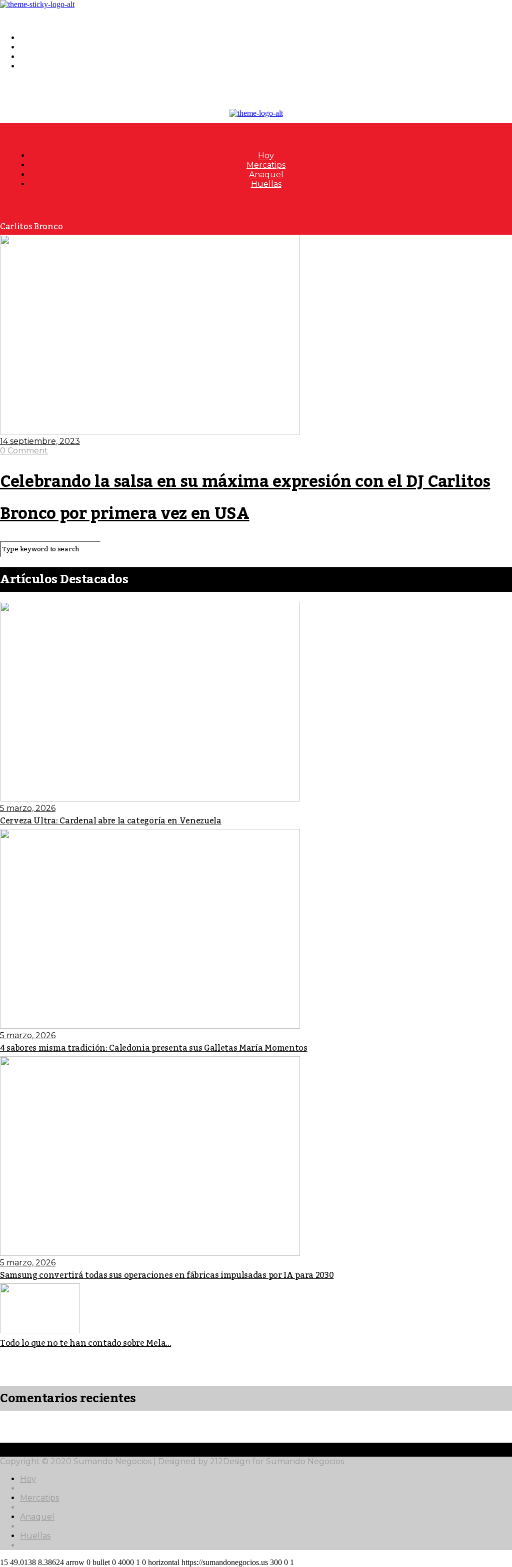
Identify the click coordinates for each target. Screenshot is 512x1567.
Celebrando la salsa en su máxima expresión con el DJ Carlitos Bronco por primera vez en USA (245, 498)
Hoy (28, 37)
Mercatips (39, 47)
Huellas (35, 66)
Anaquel (37, 56)
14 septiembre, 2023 (40, 441)
